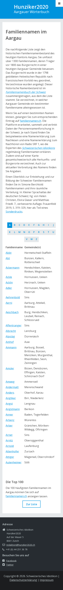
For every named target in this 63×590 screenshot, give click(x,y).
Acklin (9, 282)
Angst (9, 403)
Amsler (10, 368)
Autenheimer (13, 462)
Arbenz (10, 420)
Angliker (11, 398)
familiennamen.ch (30, 121)
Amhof (10, 342)
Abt (8, 258)
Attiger (10, 457)
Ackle (9, 277)
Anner (9, 414)
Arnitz (9, 440)
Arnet (9, 435)
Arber (9, 425)
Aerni (9, 303)
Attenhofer (12, 451)
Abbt (8, 253)
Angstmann (13, 409)
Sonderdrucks (14, 211)
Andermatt (12, 387)
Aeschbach (12, 312)
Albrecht (11, 331)
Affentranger (13, 325)
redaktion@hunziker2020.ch (20, 544)
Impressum (46, 580)
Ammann (11, 347)
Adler (9, 288)
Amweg (10, 381)
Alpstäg (10, 336)
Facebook (11, 560)
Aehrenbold (13, 297)
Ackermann (12, 267)
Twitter (10, 564)
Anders (10, 392)
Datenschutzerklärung (23, 580)
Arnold (10, 446)
